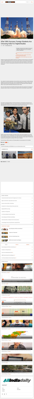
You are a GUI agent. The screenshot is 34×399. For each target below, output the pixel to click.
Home (1, 39)
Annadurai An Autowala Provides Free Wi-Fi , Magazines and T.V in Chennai (16, 269)
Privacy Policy (18, 389)
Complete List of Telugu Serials (13, 232)
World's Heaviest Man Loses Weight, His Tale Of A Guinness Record (14, 359)
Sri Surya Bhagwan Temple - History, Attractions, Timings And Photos (15, 371)
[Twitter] (27, 2)
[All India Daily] (10, 2)
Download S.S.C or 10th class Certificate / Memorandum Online (14, 303)
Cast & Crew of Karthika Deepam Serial (14, 236)
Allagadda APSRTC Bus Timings (8, 314)
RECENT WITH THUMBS (5, 226)
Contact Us (3, 389)
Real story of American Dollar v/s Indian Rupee (10, 292)
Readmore (8, 272)
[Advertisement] (17, 10)
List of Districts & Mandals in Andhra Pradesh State (11, 337)
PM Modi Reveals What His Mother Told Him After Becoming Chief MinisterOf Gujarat (23, 55)
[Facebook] (6, 394)
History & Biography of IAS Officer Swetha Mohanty (15, 228)
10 (3, 369)
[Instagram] (28, 2)
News (4, 39)
